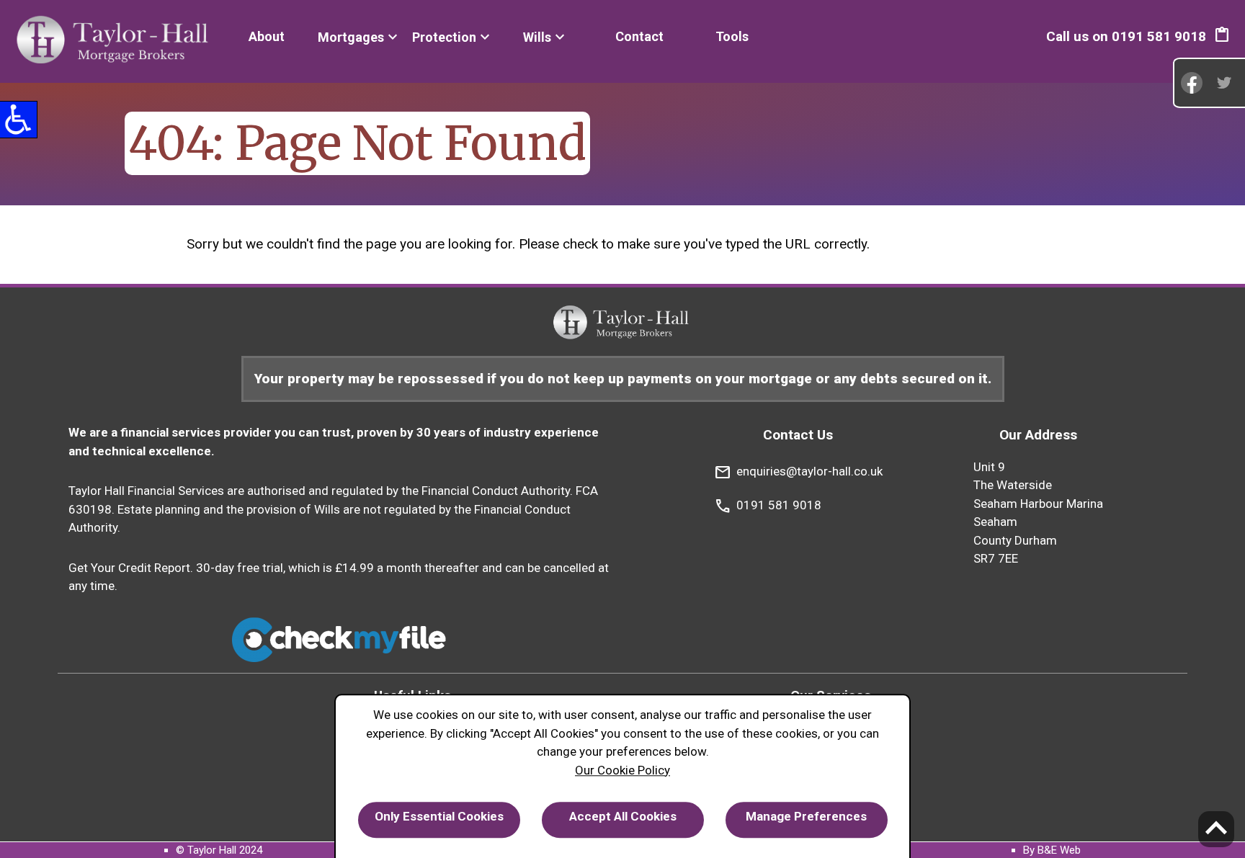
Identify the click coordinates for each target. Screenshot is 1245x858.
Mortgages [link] (351, 37)
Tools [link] (732, 36)
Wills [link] (537, 37)
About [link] (267, 36)
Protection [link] (444, 37)
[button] (1222, 36)
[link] (114, 41)
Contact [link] (639, 36)
